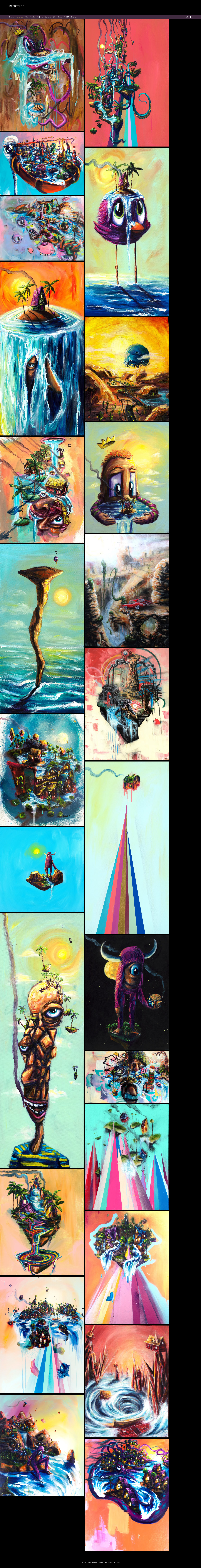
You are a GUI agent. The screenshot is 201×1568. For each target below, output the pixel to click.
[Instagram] (187, 17)
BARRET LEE (16, 6)
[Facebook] (190, 17)
